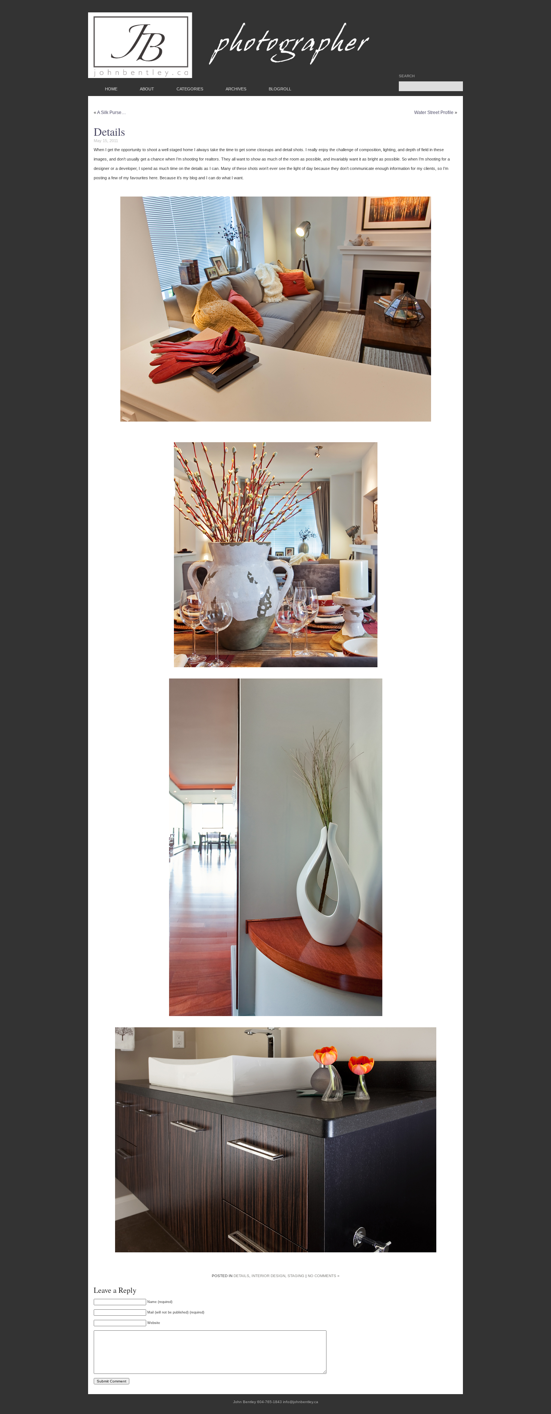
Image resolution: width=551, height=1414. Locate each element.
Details (109, 131)
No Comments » (324, 1276)
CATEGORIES (190, 89)
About (147, 89)
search (407, 76)
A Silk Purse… (111, 112)
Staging (295, 1276)
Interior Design (268, 1276)
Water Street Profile (434, 112)
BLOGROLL (280, 89)
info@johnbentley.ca (300, 1402)
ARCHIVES (236, 89)
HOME (111, 89)
